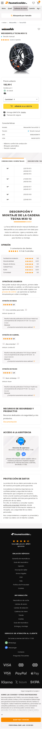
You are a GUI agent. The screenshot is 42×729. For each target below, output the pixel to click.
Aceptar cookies (21, 720)
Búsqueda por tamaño (22, 16)
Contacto (21, 652)
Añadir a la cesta (23, 106)
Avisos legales (21, 573)
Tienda (21, 615)
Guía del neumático (21, 562)
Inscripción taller (21, 570)
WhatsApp (12, 643)
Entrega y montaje (21, 626)
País (21, 581)
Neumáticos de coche (21, 600)
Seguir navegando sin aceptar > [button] (30, 691)
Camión (32, 8)
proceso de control (9, 292)
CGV (21, 577)
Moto (4, 8)
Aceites (21, 619)
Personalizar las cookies (21, 725)
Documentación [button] (10, 421)
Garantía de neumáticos (21, 558)
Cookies (21, 588)
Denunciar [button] (7, 325)
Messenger (13, 648)
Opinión (21, 566)
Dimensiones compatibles (13, 161)
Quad (10, 8)
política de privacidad (11, 505)
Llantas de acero (21, 604)
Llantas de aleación (21, 608)
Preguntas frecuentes (21, 656)
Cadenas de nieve (20, 8)
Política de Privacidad (21, 584)
